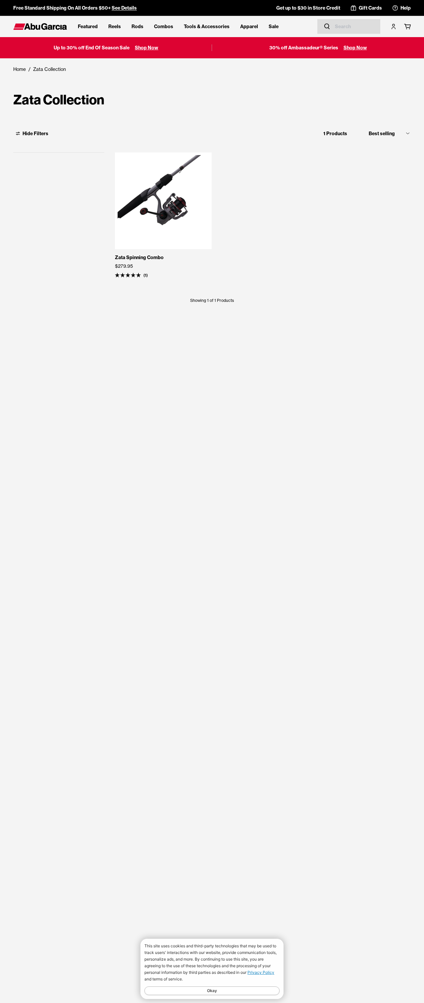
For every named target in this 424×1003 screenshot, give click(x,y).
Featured (88, 26)
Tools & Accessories (207, 26)
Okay (212, 990)
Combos (163, 26)
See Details (124, 8)
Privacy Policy (260, 972)
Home (19, 69)
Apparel (249, 26)
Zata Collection (49, 69)
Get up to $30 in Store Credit (308, 8)
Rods (137, 26)
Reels (114, 26)
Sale (274, 26)
